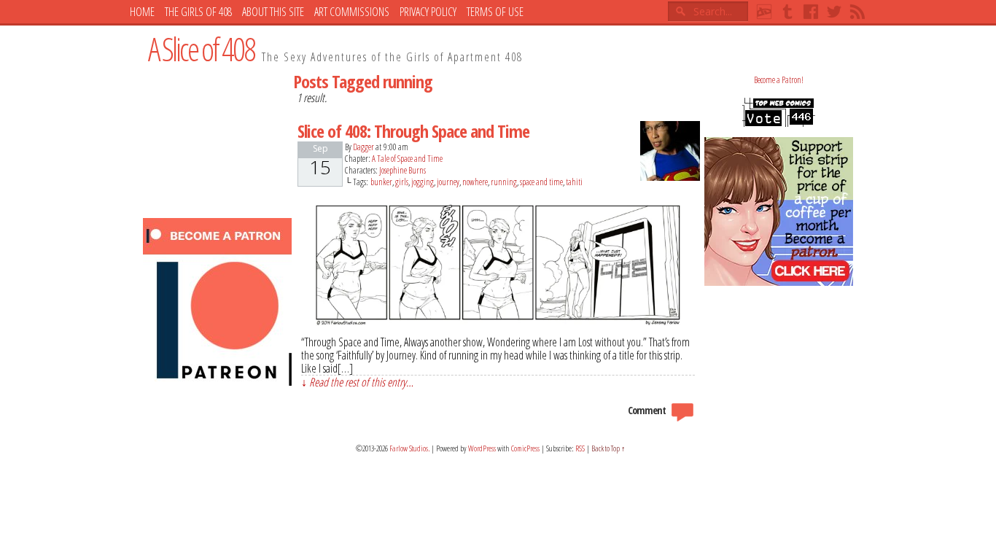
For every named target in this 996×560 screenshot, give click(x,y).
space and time (541, 182)
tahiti (574, 182)
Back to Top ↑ (608, 448)
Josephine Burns (402, 170)
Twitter (834, 11)
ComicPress (525, 448)
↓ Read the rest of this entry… (357, 382)
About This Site (273, 12)
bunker (381, 182)
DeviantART (764, 11)
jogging (422, 182)
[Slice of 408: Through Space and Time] (498, 322)
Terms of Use (495, 12)
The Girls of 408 (198, 12)
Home (142, 12)
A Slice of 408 (201, 49)
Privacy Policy (428, 12)
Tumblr (787, 11)
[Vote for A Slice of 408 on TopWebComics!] (778, 123)
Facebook (810, 11)
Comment (648, 410)
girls (401, 182)
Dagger (363, 147)
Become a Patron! (779, 80)
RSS (857, 11)
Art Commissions (351, 12)
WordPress (482, 448)
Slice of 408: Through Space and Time (413, 131)
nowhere (475, 182)
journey (448, 182)
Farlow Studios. (409, 448)
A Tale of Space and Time (407, 158)
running (504, 182)
